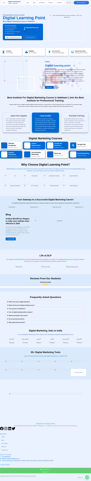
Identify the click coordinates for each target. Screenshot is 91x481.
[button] (13, 37)
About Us (51, 2)
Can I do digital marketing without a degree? (21, 312)
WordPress (8, 230)
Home (27, 2)
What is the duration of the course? (18, 315)
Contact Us (59, 2)
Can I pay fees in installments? (17, 308)
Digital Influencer (41, 476)
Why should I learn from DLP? (17, 322)
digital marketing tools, (52, 356)
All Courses (42, 2)
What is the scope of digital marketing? (19, 301)
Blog (34, 2)
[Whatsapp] (87, 477)
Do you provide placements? (16, 319)
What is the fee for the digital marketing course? (22, 305)
